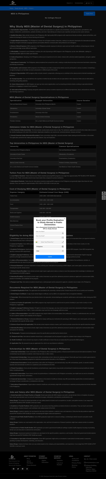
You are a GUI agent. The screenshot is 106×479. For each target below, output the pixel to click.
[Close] (64, 218)
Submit (50, 256)
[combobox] (37, 242)
